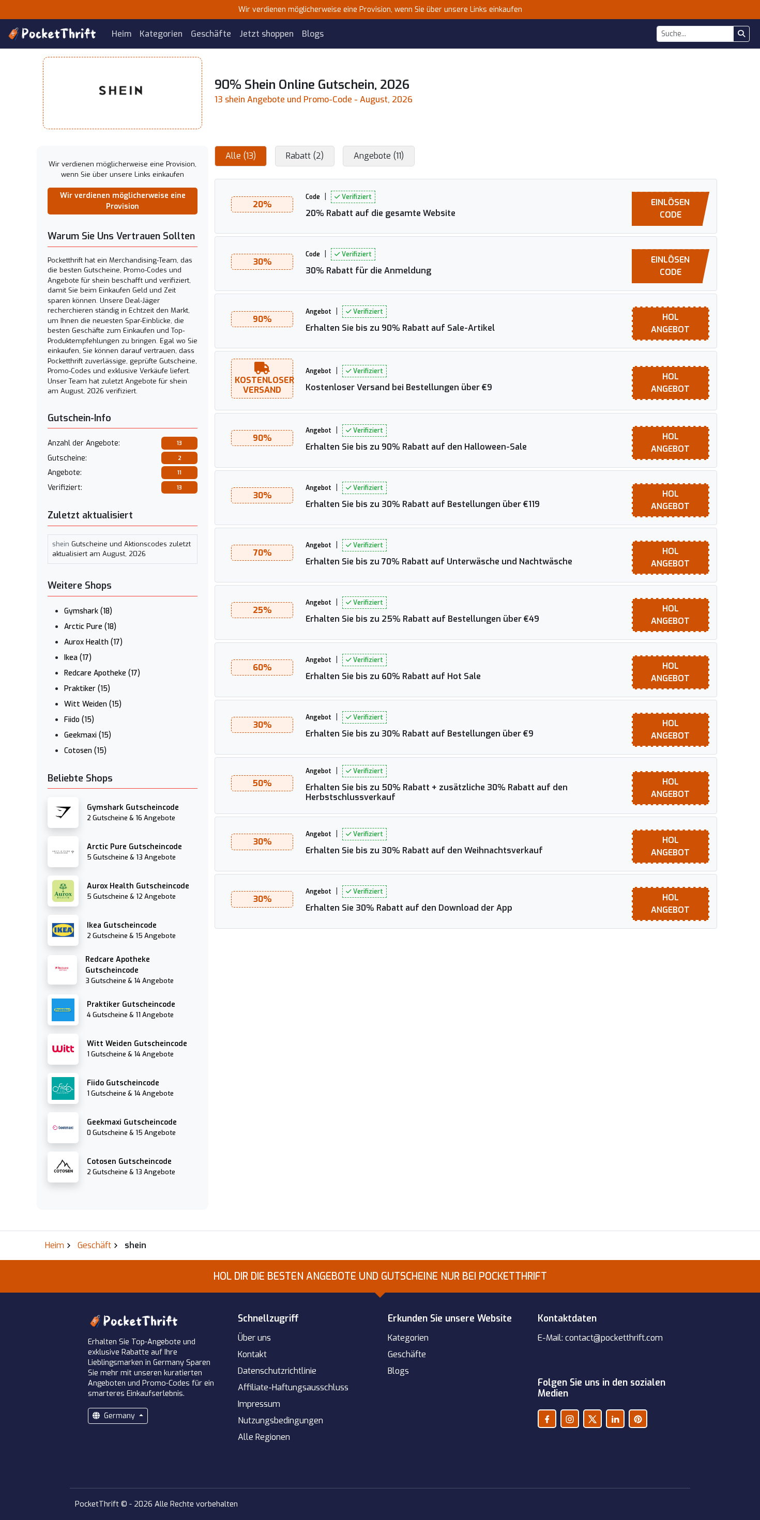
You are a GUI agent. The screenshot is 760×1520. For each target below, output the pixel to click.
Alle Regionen (264, 1437)
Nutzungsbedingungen (280, 1420)
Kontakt (252, 1354)
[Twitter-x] (592, 1418)
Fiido (79, 720)
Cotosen (85, 751)
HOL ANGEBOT (670, 323)
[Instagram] (569, 1418)
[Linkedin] (615, 1418)
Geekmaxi (87, 735)
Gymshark (88, 611)
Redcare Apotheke (102, 673)
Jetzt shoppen (266, 33)
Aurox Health (93, 642)
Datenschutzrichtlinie (277, 1370)
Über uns (254, 1337)
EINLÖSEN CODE (670, 208)
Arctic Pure (90, 627)
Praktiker (87, 689)
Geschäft (94, 1245)
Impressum (259, 1404)
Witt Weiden (92, 704)
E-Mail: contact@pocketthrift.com (600, 1337)
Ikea (78, 658)
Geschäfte (211, 33)
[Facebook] (547, 1418)
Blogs (313, 33)
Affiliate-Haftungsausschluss (293, 1387)
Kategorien (161, 33)
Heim (121, 33)
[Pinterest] (638, 1418)
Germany (119, 1416)
